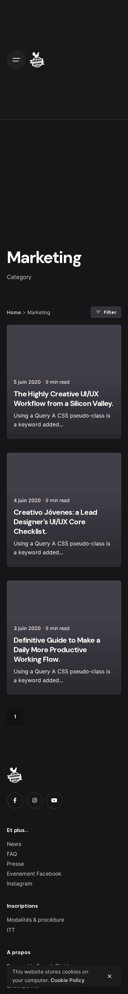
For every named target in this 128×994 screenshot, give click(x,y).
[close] (109, 976)
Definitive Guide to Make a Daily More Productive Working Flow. (57, 649)
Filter (110, 312)
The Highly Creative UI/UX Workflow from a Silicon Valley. (63, 398)
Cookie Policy (68, 980)
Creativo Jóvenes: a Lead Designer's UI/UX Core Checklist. (55, 522)
